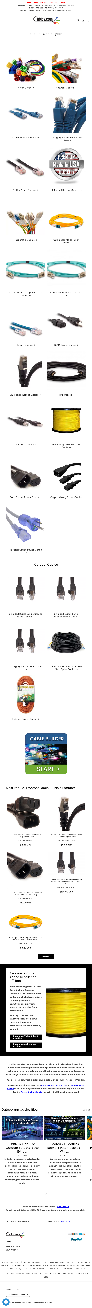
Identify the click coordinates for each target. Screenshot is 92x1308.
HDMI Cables (65, 394)
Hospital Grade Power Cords (25, 549)
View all (46, 956)
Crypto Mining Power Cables (66, 497)
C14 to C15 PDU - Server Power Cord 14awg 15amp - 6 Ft (26, 836)
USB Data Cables (24, 444)
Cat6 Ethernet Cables (24, 137)
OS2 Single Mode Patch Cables (66, 241)
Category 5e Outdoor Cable (26, 666)
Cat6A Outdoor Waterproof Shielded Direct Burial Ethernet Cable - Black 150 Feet (66, 882)
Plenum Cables (24, 345)
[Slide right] (51, 1193)
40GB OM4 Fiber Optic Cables (66, 292)
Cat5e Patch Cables (24, 190)
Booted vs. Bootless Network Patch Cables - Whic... (64, 1147)
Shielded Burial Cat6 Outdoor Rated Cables (25, 615)
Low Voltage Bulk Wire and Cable (66, 446)
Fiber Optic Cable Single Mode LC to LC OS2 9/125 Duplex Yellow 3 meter (25, 939)
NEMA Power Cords (65, 345)
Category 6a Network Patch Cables (66, 139)
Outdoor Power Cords (24, 719)
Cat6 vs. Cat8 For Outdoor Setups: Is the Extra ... (22, 1147)
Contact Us (63, 1206)
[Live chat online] (6, 1302)
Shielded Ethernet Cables (24, 394)
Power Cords (24, 87)
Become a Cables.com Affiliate (25, 1045)
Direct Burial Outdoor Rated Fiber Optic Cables (66, 668)
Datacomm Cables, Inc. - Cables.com (27, 1302)
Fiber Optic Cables (24, 240)
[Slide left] (40, 1193)
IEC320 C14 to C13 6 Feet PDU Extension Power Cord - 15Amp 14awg (26, 894)
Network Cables (65, 87)
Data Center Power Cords (24, 497)
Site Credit (47, 1302)
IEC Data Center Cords (53, 1085)
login (23, 1022)
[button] (78, 20)
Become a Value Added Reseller (25, 1037)
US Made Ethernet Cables (65, 190)
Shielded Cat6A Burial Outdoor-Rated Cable (66, 615)
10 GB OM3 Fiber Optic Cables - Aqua (25, 294)
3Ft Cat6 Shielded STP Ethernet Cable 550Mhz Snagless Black (66, 836)
